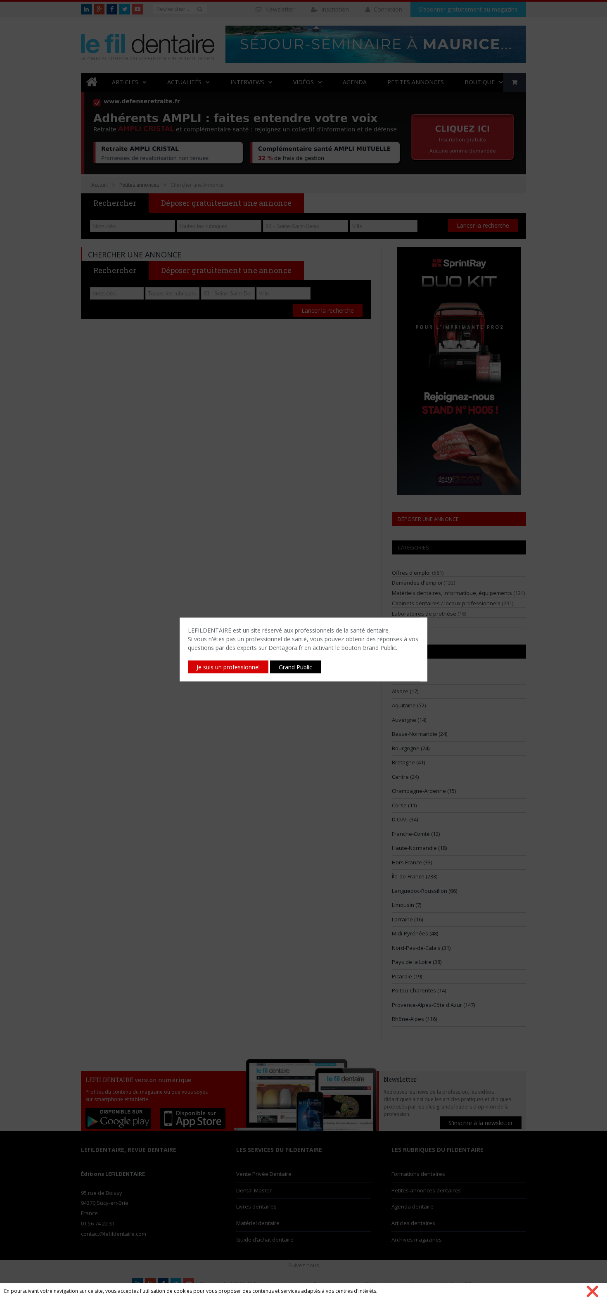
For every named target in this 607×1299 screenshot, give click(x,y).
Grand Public (295, 667)
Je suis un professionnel (228, 667)
